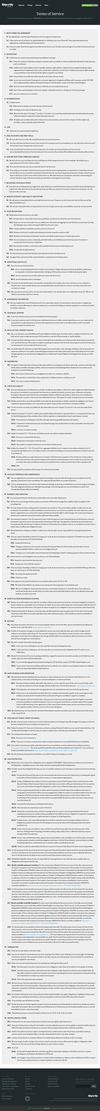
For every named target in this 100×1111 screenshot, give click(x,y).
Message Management (9, 1081)
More (46, 5)
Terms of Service (7, 1096)
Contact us (28, 1089)
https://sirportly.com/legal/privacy (37, 935)
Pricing (30, 5)
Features (21, 5)
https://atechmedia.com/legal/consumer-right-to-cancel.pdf (55, 750)
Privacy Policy (6, 1099)
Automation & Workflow (10, 1086)
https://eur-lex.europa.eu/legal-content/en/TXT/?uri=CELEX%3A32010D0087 (53, 885)
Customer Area (53, 1084)
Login (95, 5)
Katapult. (47, 1108)
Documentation (53, 1079)
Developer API (52, 1081)
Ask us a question (53, 1086)
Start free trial (87, 5)
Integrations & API (8, 1089)
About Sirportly (30, 1086)
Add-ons (38, 5)
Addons (27, 1081)
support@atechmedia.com (42, 627)
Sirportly (7, 5)
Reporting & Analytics (9, 1084)
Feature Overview (7, 1079)
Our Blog (28, 1084)
